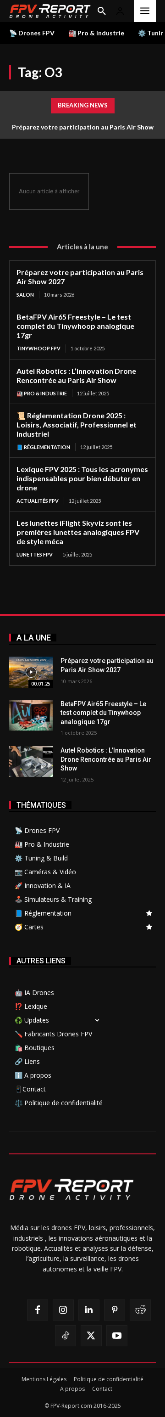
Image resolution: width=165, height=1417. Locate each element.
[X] (91, 1335)
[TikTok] (65, 1335)
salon (25, 295)
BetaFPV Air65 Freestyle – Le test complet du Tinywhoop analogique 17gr (75, 325)
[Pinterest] (114, 1310)
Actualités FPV (37, 501)
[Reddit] (140, 1310)
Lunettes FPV (34, 554)
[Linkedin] (88, 1310)
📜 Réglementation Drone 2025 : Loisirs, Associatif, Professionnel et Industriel (76, 424)
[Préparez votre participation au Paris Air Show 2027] (31, 672)
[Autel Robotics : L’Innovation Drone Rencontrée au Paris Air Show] (31, 761)
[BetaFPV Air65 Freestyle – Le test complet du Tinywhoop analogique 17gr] (31, 715)
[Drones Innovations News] (50, 11)
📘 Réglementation (43, 447)
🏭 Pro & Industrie (41, 393)
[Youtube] (116, 1335)
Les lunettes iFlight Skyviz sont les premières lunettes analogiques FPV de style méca (77, 531)
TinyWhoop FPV (38, 348)
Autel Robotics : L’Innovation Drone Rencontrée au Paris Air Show (76, 375)
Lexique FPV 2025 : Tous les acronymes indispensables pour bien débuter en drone (82, 478)
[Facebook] (37, 1310)
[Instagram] (63, 1310)
